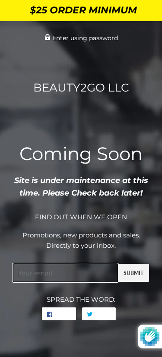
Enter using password (84, 38)
